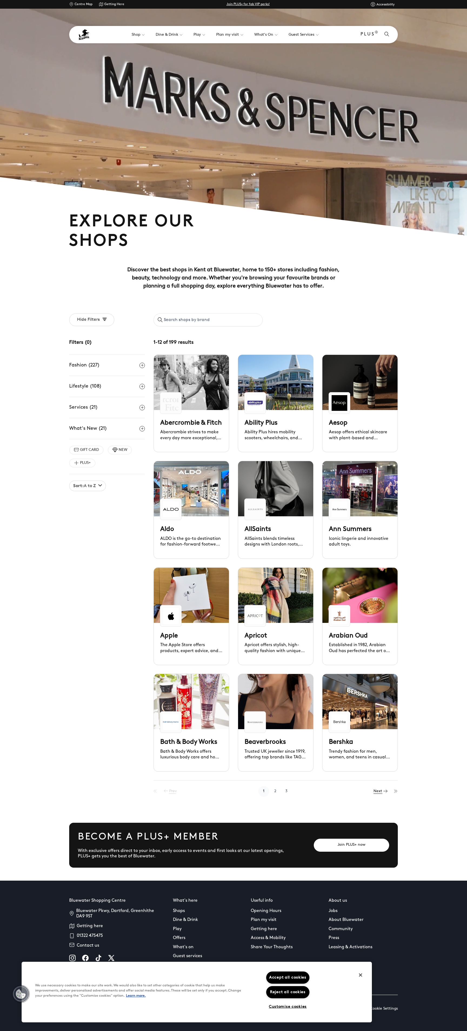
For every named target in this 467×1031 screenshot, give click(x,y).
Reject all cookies (288, 992)
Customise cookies (288, 1007)
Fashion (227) (84, 365)
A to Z (84, 486)
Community (341, 929)
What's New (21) (88, 428)
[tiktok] (98, 958)
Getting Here (114, 4)
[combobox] (208, 319)
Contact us (88, 945)
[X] (111, 958)
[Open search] (386, 35)
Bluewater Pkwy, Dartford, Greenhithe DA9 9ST (115, 913)
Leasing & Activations (350, 947)
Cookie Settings (384, 1009)
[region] (197, 992)
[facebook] (85, 958)
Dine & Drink (185, 920)
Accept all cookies (287, 978)
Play (177, 929)
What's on (183, 947)
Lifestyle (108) (85, 386)
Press (334, 938)
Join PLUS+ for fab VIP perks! (248, 4)
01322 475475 (90, 936)
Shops (179, 911)
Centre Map (83, 4)
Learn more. (136, 995)
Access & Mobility (268, 938)
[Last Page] (396, 791)
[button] (20, 994)
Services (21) (83, 407)
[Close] (360, 975)
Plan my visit (263, 920)
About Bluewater (346, 920)
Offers (179, 938)
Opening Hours (266, 911)
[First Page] (155, 791)
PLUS (368, 34)
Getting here (90, 926)
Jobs (333, 911)
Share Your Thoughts (272, 947)
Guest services (187, 956)
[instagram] (72, 958)
